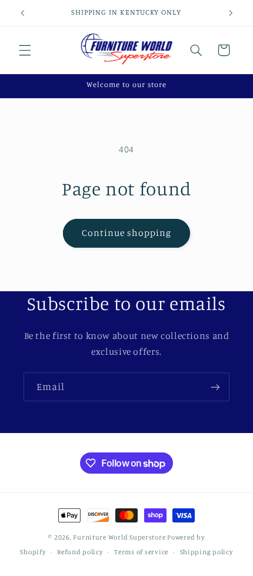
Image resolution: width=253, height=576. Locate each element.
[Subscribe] (215, 386)
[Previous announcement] (22, 13)
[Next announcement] (231, 13)
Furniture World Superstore (119, 537)
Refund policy (80, 552)
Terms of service (141, 552)
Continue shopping (127, 232)
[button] (24, 50)
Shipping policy (206, 552)
